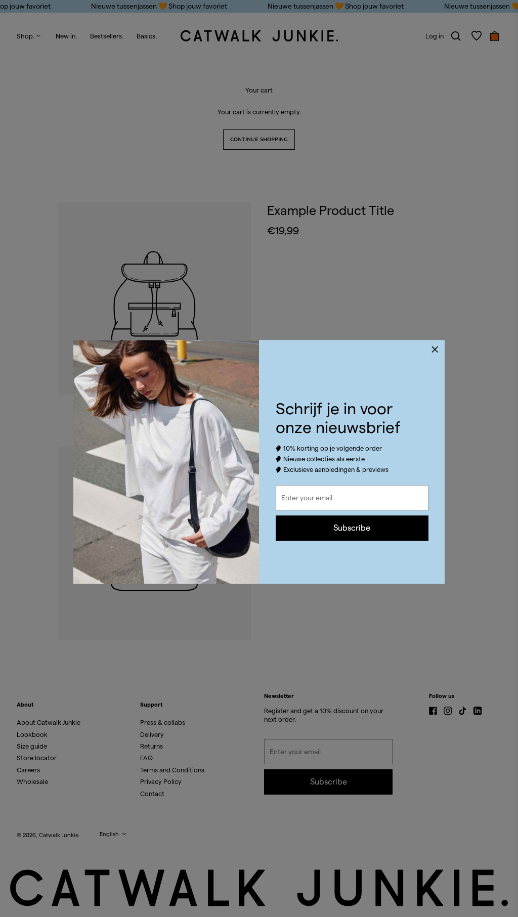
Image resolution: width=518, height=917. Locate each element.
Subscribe (351, 527)
